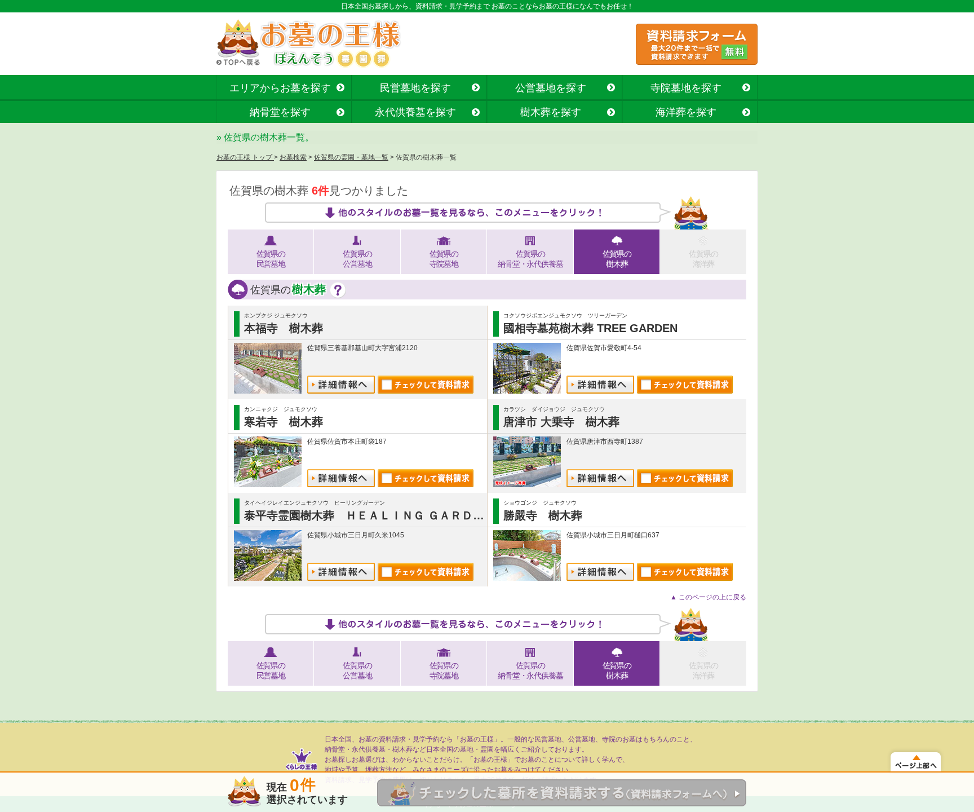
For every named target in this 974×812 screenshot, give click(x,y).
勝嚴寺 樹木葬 (542, 515)
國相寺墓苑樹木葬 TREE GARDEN (590, 328)
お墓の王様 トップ (245, 157)
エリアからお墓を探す (280, 88)
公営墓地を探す (550, 88)
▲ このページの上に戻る (708, 597)
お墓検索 (293, 157)
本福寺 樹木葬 (283, 328)
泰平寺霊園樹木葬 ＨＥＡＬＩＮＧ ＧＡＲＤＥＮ (369, 515)
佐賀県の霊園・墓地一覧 (351, 157)
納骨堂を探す (280, 112)
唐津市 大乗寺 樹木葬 (561, 422)
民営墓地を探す (415, 88)
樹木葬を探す (550, 112)
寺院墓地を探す (685, 88)
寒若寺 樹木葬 (283, 422)
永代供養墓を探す (415, 112)
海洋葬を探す (686, 112)
